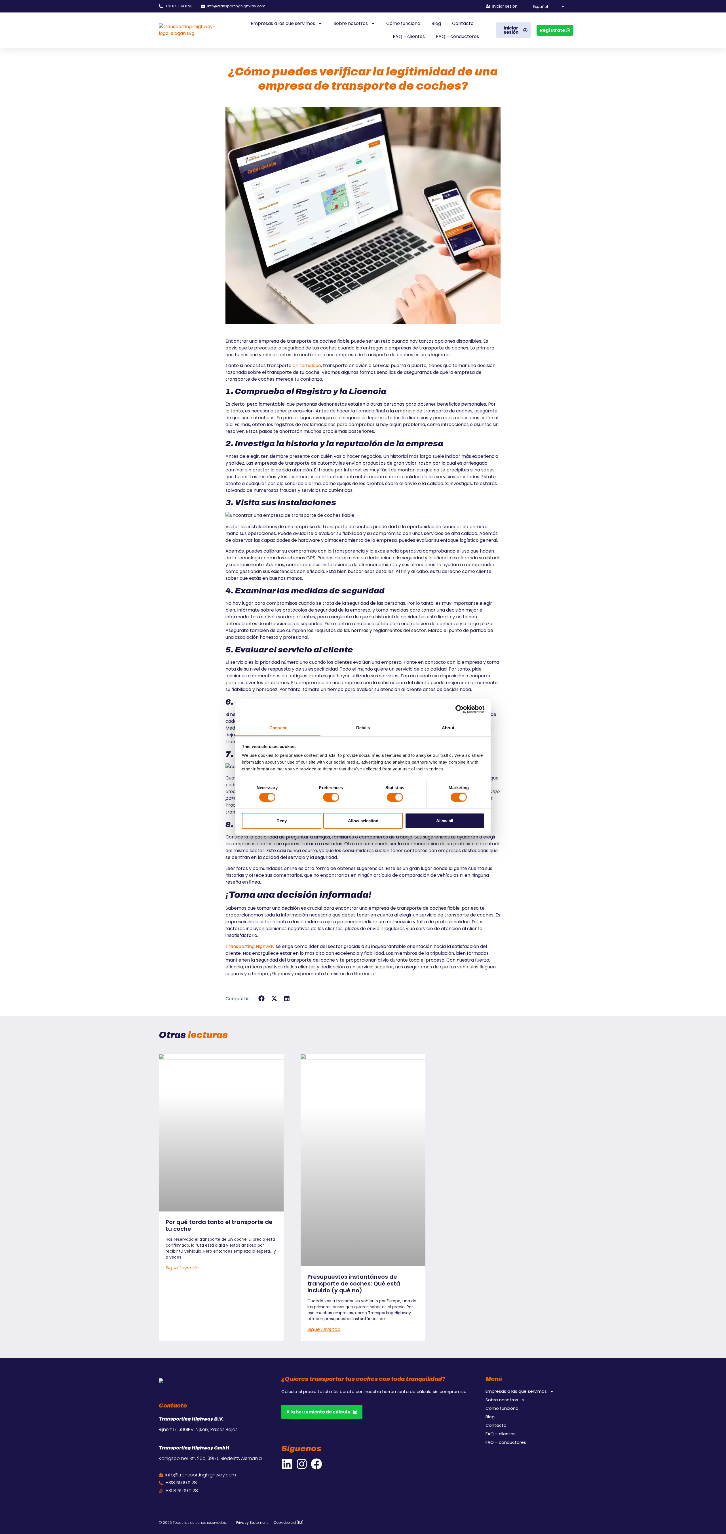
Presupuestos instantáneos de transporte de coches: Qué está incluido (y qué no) (353, 1283)
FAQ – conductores (457, 36)
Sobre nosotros (351, 23)
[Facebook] (316, 1464)
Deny (282, 820)
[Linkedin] (287, 1464)
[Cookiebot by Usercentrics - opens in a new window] (459, 709)
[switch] (331, 797)
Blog (436, 23)
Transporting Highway (250, 946)
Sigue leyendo (182, 1268)
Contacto (463, 23)
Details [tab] (363, 727)
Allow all (444, 820)
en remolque (307, 365)
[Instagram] (301, 1464)
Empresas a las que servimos (283, 23)
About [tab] (448, 727)
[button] (545, 6)
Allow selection (363, 820)
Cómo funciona (403, 23)
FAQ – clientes (409, 36)
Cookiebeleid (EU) (288, 1522)
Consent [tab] (277, 727)
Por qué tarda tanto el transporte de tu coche (219, 1225)
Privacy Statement (252, 1522)
